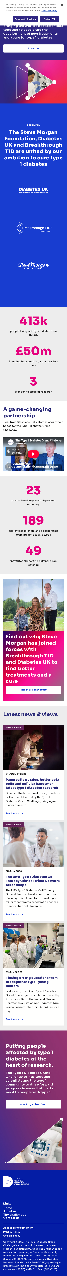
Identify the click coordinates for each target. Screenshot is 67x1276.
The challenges (14, 1214)
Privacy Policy (11, 1231)
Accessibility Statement (18, 1227)
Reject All (49, 19)
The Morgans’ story (33, 689)
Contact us (11, 1218)
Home (7, 1208)
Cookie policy (11, 1235)
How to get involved (33, 1104)
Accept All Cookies (25, 19)
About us (33, 48)
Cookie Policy (49, 10)
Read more (12, 813)
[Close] (62, 5)
